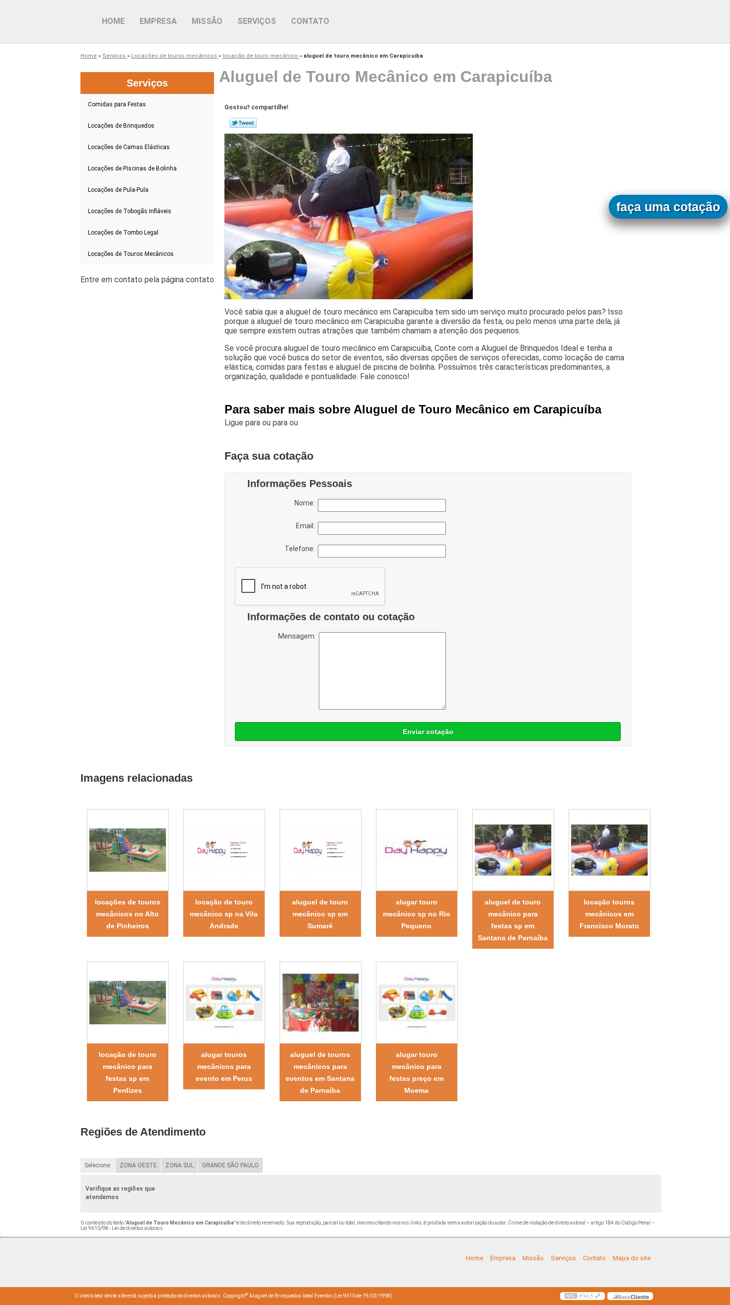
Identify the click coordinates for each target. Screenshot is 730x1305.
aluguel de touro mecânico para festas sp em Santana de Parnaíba (513, 920)
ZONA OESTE (138, 1165)
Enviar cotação (428, 731)
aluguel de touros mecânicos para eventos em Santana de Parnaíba (320, 1072)
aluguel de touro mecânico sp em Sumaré (320, 914)
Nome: (306, 503)
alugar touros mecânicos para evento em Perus (224, 1066)
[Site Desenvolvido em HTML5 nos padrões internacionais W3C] (582, 1296)
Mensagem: (298, 636)
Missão (207, 21)
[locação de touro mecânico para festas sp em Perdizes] (127, 1003)
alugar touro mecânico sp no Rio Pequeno (416, 914)
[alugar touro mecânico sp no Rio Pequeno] (416, 850)
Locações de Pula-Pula (118, 189)
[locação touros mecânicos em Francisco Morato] (609, 850)
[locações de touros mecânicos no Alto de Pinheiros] (127, 850)
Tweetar (243, 123)
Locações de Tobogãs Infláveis (129, 211)
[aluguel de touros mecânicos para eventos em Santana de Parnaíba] (320, 1003)
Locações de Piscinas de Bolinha (132, 168)
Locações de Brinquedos (121, 125)
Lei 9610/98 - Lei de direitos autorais (121, 1228)
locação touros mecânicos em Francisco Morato (609, 914)
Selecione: (97, 1165)
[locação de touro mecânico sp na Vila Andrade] (224, 850)
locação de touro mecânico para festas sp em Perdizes (127, 1072)
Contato (310, 21)
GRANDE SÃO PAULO (230, 1165)
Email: (307, 526)
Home (113, 21)
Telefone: (301, 549)
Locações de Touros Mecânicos (131, 253)
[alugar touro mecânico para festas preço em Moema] (416, 1003)
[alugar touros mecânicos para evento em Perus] (224, 1003)
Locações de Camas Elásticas (129, 147)
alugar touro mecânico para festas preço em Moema (416, 1072)
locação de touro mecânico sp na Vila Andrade (224, 914)
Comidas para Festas (117, 104)
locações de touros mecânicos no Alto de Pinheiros (127, 914)
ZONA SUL (179, 1165)
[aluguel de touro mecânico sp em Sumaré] (320, 850)
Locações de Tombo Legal (123, 232)
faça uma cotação (668, 207)
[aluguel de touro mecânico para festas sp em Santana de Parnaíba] (513, 850)
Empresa (158, 21)
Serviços (256, 21)
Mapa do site (632, 1258)
